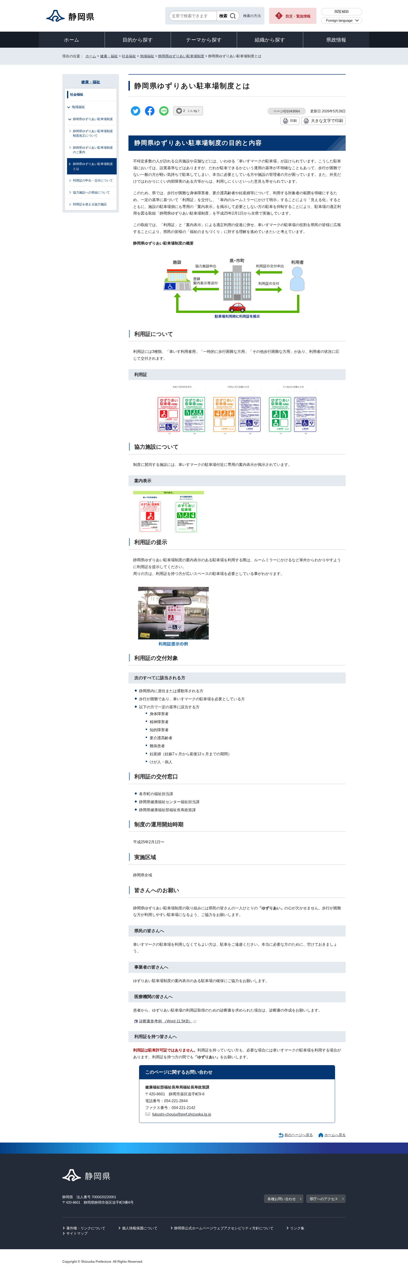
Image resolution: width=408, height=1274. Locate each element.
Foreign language (339, 20)
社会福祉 (129, 56)
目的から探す (138, 39)
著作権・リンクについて (85, 1228)
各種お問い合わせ (282, 1199)
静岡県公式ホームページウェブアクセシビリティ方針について (223, 1228)
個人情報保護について (139, 1228)
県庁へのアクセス (324, 1199)
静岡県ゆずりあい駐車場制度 (181, 56)
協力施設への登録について (91, 192)
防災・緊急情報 (298, 16)
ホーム (71, 39)
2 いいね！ (191, 111)
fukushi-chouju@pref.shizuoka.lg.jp (181, 1114)
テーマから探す (204, 39)
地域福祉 (147, 56)
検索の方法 (252, 16)
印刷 (293, 120)
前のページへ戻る (299, 1135)
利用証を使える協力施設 (90, 204)
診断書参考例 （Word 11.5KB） (165, 1021)
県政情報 (336, 39)
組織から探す (270, 39)
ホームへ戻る (335, 1135)
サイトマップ (77, 1233)
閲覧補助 (342, 11)
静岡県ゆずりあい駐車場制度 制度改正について (94, 133)
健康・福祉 (109, 56)
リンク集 (297, 1228)
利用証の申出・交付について (93, 180)
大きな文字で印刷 (327, 120)
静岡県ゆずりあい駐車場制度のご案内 (93, 150)
